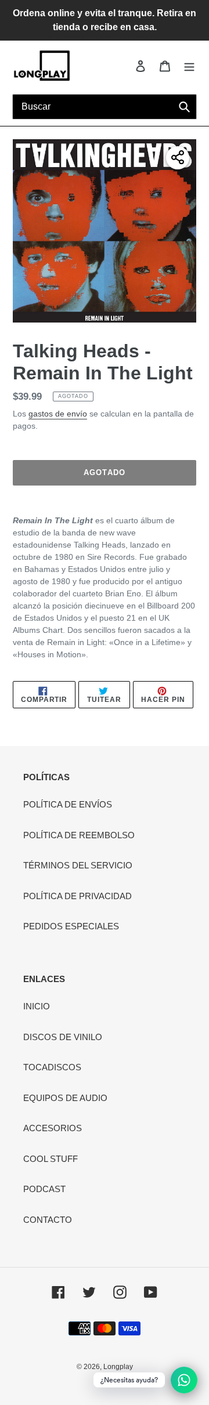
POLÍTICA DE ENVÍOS (67, 804)
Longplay (118, 1367)
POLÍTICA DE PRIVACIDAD (77, 896)
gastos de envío (57, 413)
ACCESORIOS (52, 1128)
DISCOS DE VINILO (62, 1037)
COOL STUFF (50, 1159)
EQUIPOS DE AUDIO (65, 1098)
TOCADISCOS (52, 1067)
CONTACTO (47, 1220)
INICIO (36, 1006)
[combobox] (104, 107)
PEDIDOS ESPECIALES (71, 926)
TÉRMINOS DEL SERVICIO (77, 865)
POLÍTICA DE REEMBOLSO (79, 835)
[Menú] (189, 65)
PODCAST (44, 1189)
